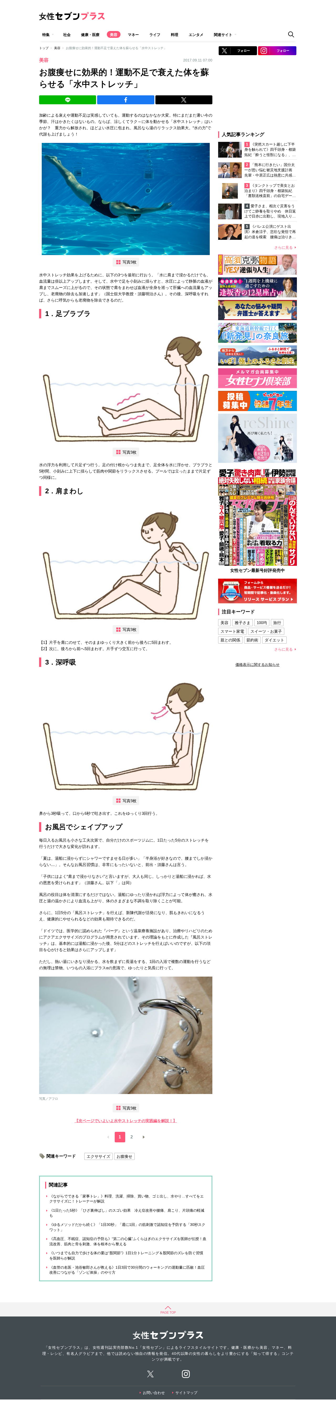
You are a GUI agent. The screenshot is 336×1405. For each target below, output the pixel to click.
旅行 (277, 622)
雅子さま (242, 622)
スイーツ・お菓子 (266, 631)
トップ (44, 48)
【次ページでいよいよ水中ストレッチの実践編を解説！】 (126, 1120)
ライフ (154, 35)
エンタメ (196, 35)
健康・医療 (90, 35)
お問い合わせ (154, 1392)
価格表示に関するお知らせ (257, 664)
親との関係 (230, 640)
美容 (113, 35)
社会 (67, 35)
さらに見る (283, 247)
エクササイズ (98, 1156)
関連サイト (223, 35)
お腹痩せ (124, 1156)
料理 (174, 35)
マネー (133, 35)
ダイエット (274, 640)
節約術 (252, 640)
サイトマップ (186, 1392)
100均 (262, 622)
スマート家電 (232, 631)
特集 (46, 35)
